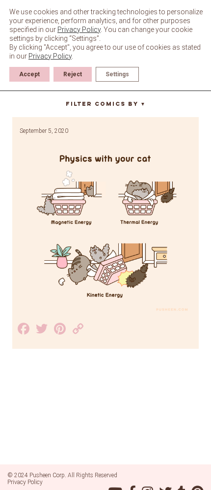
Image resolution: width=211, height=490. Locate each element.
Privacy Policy (25, 482)
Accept (29, 74)
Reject (72, 74)
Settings (117, 74)
